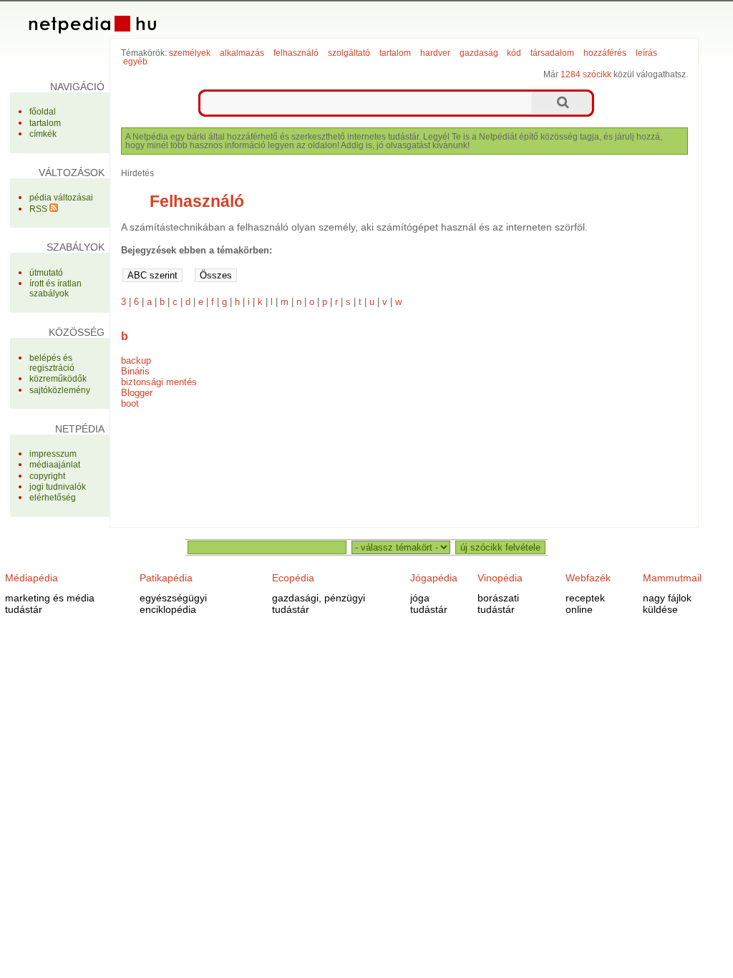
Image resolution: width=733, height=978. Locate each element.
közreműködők (58, 379)
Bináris (135, 371)
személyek (189, 53)
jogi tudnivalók (57, 487)
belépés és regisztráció (51, 363)
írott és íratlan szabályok (55, 289)
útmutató (46, 273)
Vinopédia (500, 578)
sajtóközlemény (59, 390)
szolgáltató (349, 53)
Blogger (136, 392)
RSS (39, 209)
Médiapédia (31, 578)
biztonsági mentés (159, 382)
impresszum (53, 454)
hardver (435, 53)
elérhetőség (52, 498)
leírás (646, 53)
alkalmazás (242, 53)
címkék (43, 134)
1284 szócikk (585, 74)
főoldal (42, 112)
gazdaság (479, 53)
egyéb (135, 61)
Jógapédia (433, 578)
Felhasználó (197, 201)
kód (514, 53)
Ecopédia (293, 578)
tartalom (45, 123)
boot (130, 403)
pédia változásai (61, 198)
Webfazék (588, 578)
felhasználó (296, 53)
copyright (47, 476)
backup (136, 360)
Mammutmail (672, 578)
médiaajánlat (54, 465)
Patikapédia (166, 578)
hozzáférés (604, 53)
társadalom (552, 53)
